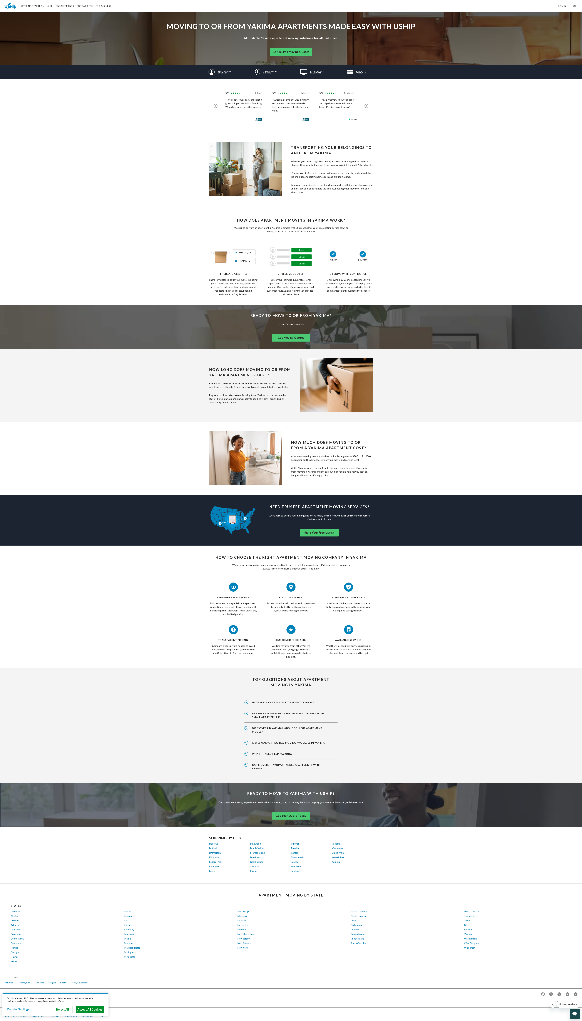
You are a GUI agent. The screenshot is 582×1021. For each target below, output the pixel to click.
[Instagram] (551, 994)
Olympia (254, 866)
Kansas (128, 924)
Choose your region (565, 1001)
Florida (14, 947)
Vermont (468, 929)
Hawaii (14, 956)
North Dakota (358, 915)
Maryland (129, 943)
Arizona (15, 920)
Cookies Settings (18, 1009)
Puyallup (295, 848)
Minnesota (129, 956)
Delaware (16, 943)
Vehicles (9, 982)
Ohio (353, 920)
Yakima (336, 861)
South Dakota (471, 911)
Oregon (355, 929)
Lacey (212, 870)
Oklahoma (356, 924)
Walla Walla (338, 852)
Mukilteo (255, 857)
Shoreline (296, 866)
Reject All (62, 1009)
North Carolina (359, 911)
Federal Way (215, 861)
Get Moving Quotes (291, 337)
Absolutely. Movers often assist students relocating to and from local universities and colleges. (290, 732)
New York (242, 947)
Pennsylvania (358, 934)
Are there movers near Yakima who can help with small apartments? (288, 715)
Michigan (129, 952)
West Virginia (471, 943)
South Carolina (358, 943)
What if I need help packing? (272, 753)
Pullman (295, 843)
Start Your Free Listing (319, 532)
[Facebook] (543, 994)
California (16, 929)
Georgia (15, 952)
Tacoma (336, 843)
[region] (55, 1004)
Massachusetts (132, 947)
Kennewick (215, 866)
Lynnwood (255, 843)
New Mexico (244, 943)
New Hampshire (246, 934)
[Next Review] (366, 106)
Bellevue (213, 843)
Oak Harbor (256, 861)
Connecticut (17, 938)
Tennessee (469, 915)
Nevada (241, 929)
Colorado (16, 934)
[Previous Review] (215, 106)
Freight (52, 982)
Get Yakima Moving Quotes (291, 51)
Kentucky (129, 929)
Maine (127, 938)
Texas (467, 920)
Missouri (242, 915)
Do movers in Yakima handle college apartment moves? (287, 730)
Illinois (127, 911)
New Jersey (243, 938)
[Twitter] (559, 994)
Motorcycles (24, 982)
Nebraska (242, 924)
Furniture (39, 982)
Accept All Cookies (89, 1009)
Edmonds (214, 857)
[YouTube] (567, 994)
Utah (466, 924)
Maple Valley (257, 848)
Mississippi (243, 911)
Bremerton (215, 852)
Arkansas (15, 924)
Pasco (253, 870)
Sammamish (297, 857)
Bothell (213, 848)
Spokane (295, 870)
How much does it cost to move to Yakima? (284, 702)
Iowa (126, 920)
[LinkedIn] (575, 994)
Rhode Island (357, 938)
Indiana (128, 915)
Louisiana (129, 934)
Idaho (14, 961)
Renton (295, 852)
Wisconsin (469, 947)
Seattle (294, 861)
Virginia (468, 934)
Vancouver (337, 848)
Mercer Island (257, 852)
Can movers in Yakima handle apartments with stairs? (286, 766)
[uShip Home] (10, 6)
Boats (63, 982)
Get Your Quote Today (291, 815)
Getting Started (31, 6)
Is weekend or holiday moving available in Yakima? (289, 742)
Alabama (15, 911)
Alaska (14, 915)
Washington (470, 938)
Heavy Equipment (79, 982)
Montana (242, 920)
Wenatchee (338, 857)
